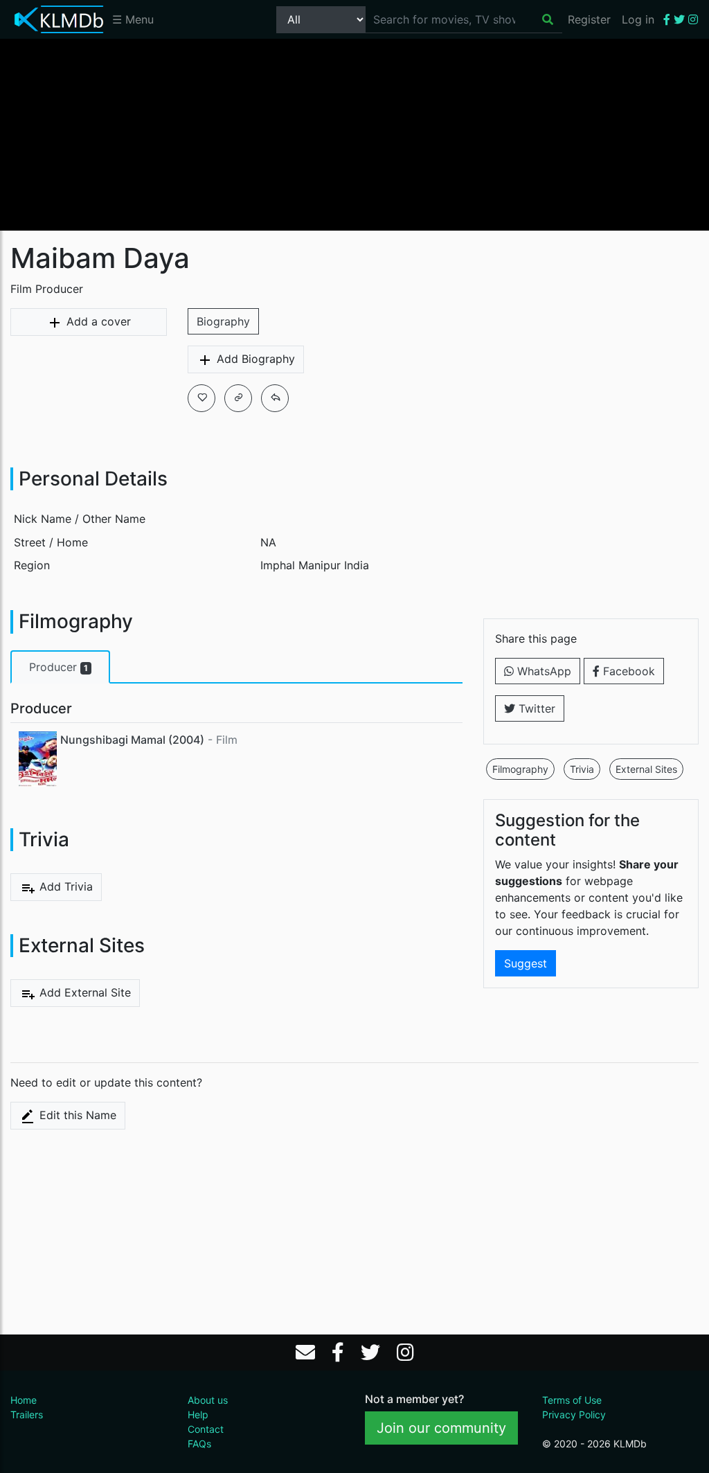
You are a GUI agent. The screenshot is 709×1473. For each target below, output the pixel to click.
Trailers (26, 1414)
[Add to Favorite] (201, 398)
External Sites (646, 769)
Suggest (525, 963)
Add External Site (83, 992)
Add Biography (254, 359)
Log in (638, 19)
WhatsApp (542, 671)
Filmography (520, 769)
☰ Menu (133, 19)
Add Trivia (64, 886)
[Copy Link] (238, 398)
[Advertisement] (354, 134)
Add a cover (97, 321)
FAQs (199, 1443)
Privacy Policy (574, 1414)
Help (198, 1414)
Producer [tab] (58, 667)
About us (208, 1400)
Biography (223, 321)
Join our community (441, 1428)
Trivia (582, 769)
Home (23, 1400)
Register (589, 19)
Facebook (627, 671)
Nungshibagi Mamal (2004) (132, 740)
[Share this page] (275, 398)
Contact (206, 1429)
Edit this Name (76, 1115)
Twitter (535, 708)
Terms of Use (572, 1400)
